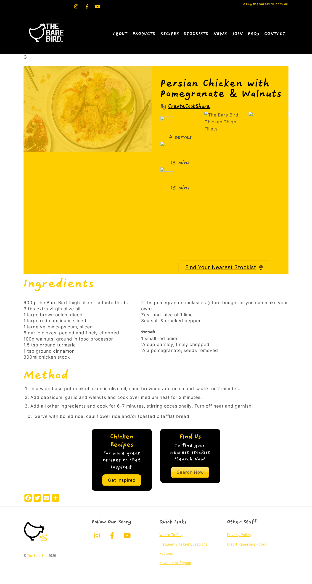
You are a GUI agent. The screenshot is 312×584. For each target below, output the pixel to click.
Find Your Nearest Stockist (220, 267)
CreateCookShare (189, 106)
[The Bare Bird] (46, 44)
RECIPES (169, 34)
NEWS (220, 34)
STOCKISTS (196, 34)
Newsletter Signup (175, 562)
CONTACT (275, 34)
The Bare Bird (37, 555)
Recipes (166, 553)
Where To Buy (170, 534)
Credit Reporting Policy (247, 544)
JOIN (237, 34)
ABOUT (120, 34)
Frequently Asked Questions (183, 544)
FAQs (253, 34)
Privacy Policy (239, 534)
